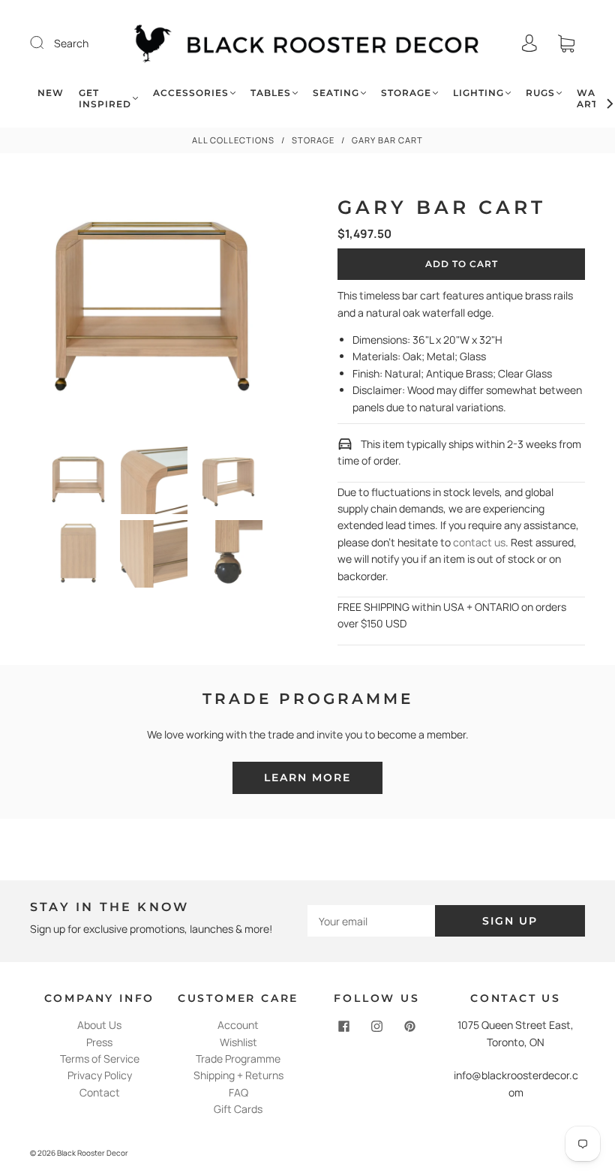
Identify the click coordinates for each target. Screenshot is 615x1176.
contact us (479, 542)
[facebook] (344, 1025)
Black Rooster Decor (92, 1152)
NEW (51, 92)
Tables (270, 92)
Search (71, 43)
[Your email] (371, 921)
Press (99, 1042)
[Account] (530, 43)
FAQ (238, 1092)
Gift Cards (238, 1109)
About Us (99, 1025)
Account (238, 1025)
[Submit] (46, 42)
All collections (233, 140)
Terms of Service (100, 1058)
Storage (406, 92)
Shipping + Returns (239, 1075)
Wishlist (238, 1042)
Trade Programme (238, 1058)
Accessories (191, 92)
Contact (100, 1092)
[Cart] (566, 43)
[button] (53, 312)
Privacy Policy (100, 1075)
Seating (336, 92)
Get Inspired (105, 98)
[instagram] (377, 1025)
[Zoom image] (154, 312)
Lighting (478, 92)
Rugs (540, 92)
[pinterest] (410, 1025)
